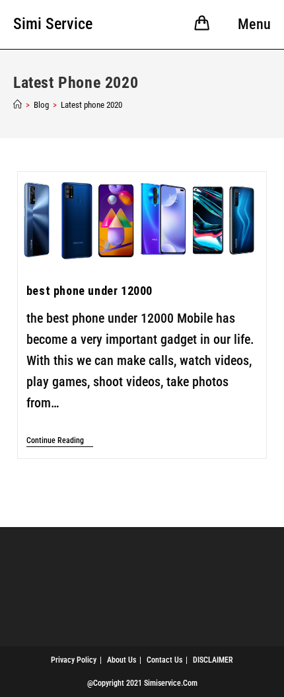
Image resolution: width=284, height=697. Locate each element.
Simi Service (52, 24)
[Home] (17, 105)
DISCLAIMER (213, 660)
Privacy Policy (73, 660)
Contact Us (164, 660)
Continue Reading (59, 440)
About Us (121, 660)
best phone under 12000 (89, 291)
